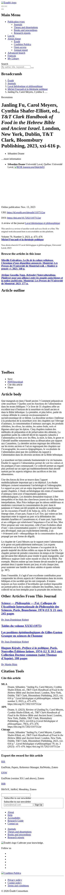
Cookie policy (15, 882)
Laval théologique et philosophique (25, 86)
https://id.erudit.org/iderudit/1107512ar (26, 212)
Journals (18, 24)
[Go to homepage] (8, 2)
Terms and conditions (18, 885)
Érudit (17, 41)
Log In (11, 36)
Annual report (21, 50)
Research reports (22, 33)
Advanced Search (16, 53)
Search (4, 64)
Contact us (13, 823)
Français (12, 55)
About (17, 38)
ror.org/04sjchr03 (35, 167)
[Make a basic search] (2, 6)
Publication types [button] (16, 21)
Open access (20, 47)
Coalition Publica (22, 44)
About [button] (11, 38)
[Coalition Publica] (11, 873)
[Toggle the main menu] (2, 9)
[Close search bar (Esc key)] (5, 6)
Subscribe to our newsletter (17, 801)
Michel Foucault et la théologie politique (28, 89)
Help (10, 815)
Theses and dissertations (26, 27)
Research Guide (16, 820)
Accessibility (14, 818)
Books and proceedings (25, 30)
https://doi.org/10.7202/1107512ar (24, 217)
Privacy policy (15, 880)
